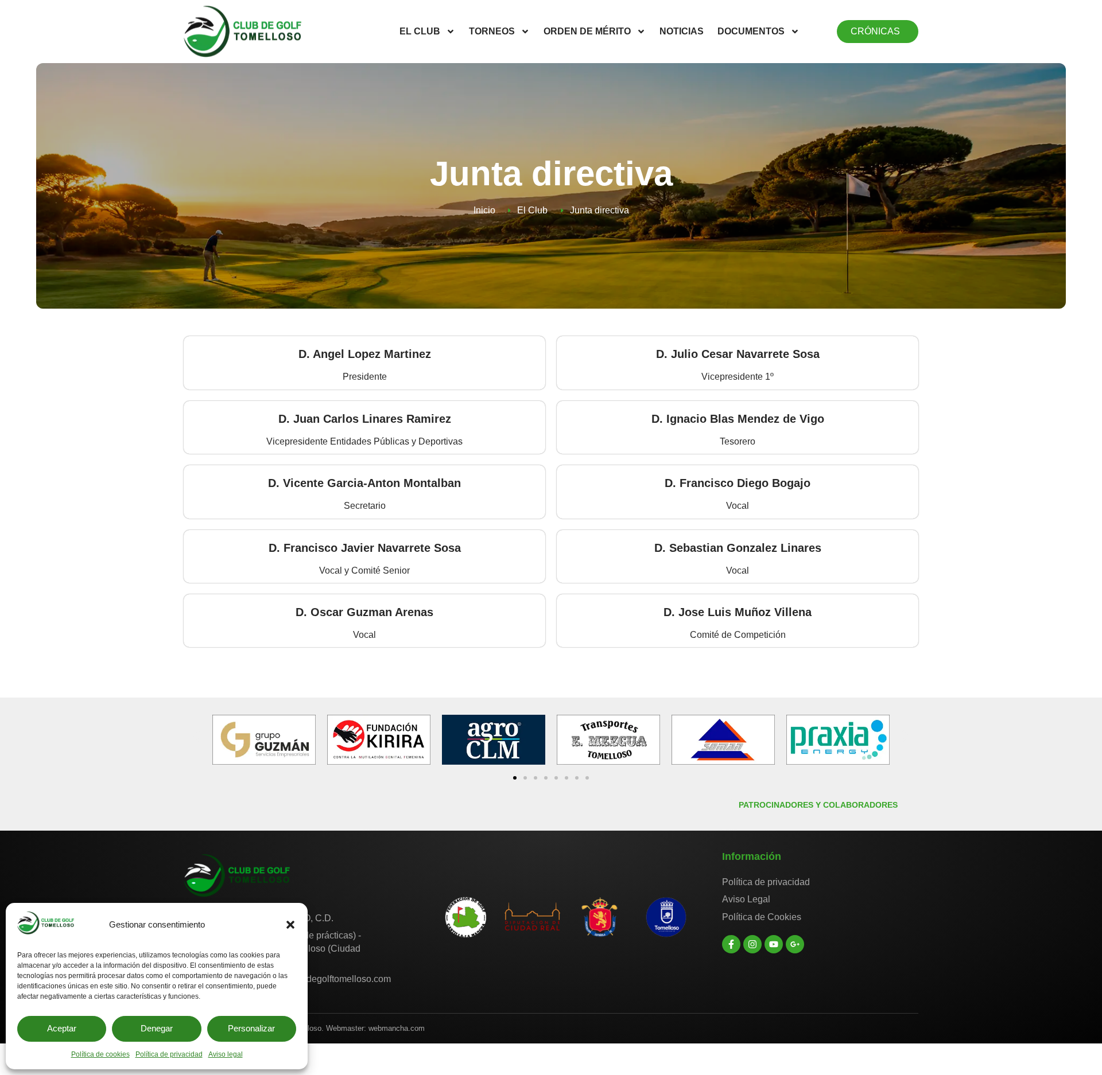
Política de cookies (100, 1054)
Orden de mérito (587, 31)
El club (419, 31)
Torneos (492, 31)
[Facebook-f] (731, 944)
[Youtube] (774, 944)
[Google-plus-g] (795, 944)
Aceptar (61, 1028)
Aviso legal (225, 1054)
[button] (290, 924)
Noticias (681, 31)
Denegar (157, 1028)
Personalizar (251, 1028)
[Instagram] (752, 944)
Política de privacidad (169, 1054)
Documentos (751, 31)
